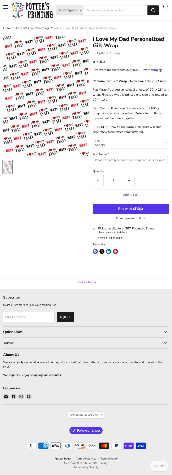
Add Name (100, 154)
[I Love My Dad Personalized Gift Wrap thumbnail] (7, 167)
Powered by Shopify (86, 467)
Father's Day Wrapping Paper (37, 28)
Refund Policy (109, 459)
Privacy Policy (63, 459)
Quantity (98, 171)
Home (7, 28)
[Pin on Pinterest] (115, 251)
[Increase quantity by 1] (129, 180)
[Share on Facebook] (95, 251)
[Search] (153, 10)
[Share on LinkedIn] (108, 251)
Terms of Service (86, 459)
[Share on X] (101, 251)
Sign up (65, 316)
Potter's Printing (108, 53)
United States (84, 415)
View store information (110, 237)
